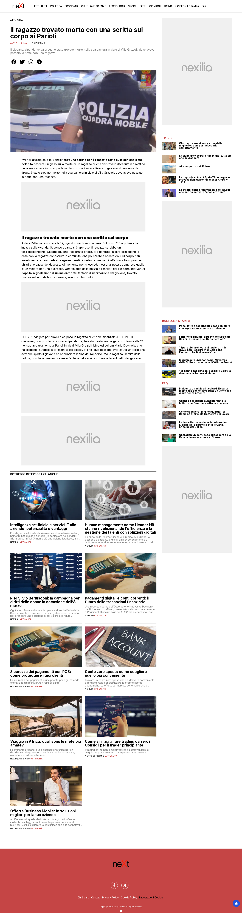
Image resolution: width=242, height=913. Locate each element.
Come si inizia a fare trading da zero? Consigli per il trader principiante (118, 743)
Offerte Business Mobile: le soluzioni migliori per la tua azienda (43, 813)
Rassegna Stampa (187, 6)
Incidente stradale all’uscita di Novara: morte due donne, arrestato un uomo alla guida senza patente (205, 391)
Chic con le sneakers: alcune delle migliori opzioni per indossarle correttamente (200, 145)
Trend (168, 6)
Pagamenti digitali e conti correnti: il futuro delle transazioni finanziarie (117, 600)
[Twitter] (122, 883)
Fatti (142, 6)
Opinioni (155, 6)
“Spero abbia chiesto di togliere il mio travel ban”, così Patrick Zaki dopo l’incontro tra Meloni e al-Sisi (203, 350)
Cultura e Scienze (93, 6)
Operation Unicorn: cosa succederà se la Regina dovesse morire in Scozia (205, 436)
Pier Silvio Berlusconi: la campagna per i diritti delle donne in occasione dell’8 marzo (45, 601)
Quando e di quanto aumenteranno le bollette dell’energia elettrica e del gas (203, 402)
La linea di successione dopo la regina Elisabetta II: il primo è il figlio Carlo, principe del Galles (203, 424)
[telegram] (39, 64)
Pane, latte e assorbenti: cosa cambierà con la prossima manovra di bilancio (204, 327)
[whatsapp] (30, 64)
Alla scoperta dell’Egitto (194, 166)
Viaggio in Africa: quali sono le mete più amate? (45, 743)
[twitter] (22, 64)
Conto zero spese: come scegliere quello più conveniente (116, 673)
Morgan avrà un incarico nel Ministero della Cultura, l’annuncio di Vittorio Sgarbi (205, 361)
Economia (71, 6)
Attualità (40, 6)
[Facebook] (112, 883)
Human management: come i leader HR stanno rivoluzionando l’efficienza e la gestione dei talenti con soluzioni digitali (120, 528)
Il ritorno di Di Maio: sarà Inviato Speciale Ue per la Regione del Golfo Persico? (204, 338)
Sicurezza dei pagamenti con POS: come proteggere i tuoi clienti (40, 673)
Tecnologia (117, 6)
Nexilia (14, 542)
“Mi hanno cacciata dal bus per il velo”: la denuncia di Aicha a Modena (205, 372)
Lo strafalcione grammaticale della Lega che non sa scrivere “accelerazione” (204, 191)
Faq (204, 6)
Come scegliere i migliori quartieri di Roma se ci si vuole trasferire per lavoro (204, 413)
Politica (56, 6)
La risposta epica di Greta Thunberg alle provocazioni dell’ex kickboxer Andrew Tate (204, 179)
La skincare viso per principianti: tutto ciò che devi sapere (205, 157)
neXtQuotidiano (19, 43)
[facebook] (13, 64)
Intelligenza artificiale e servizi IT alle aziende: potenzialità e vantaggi (43, 526)
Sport (132, 6)
